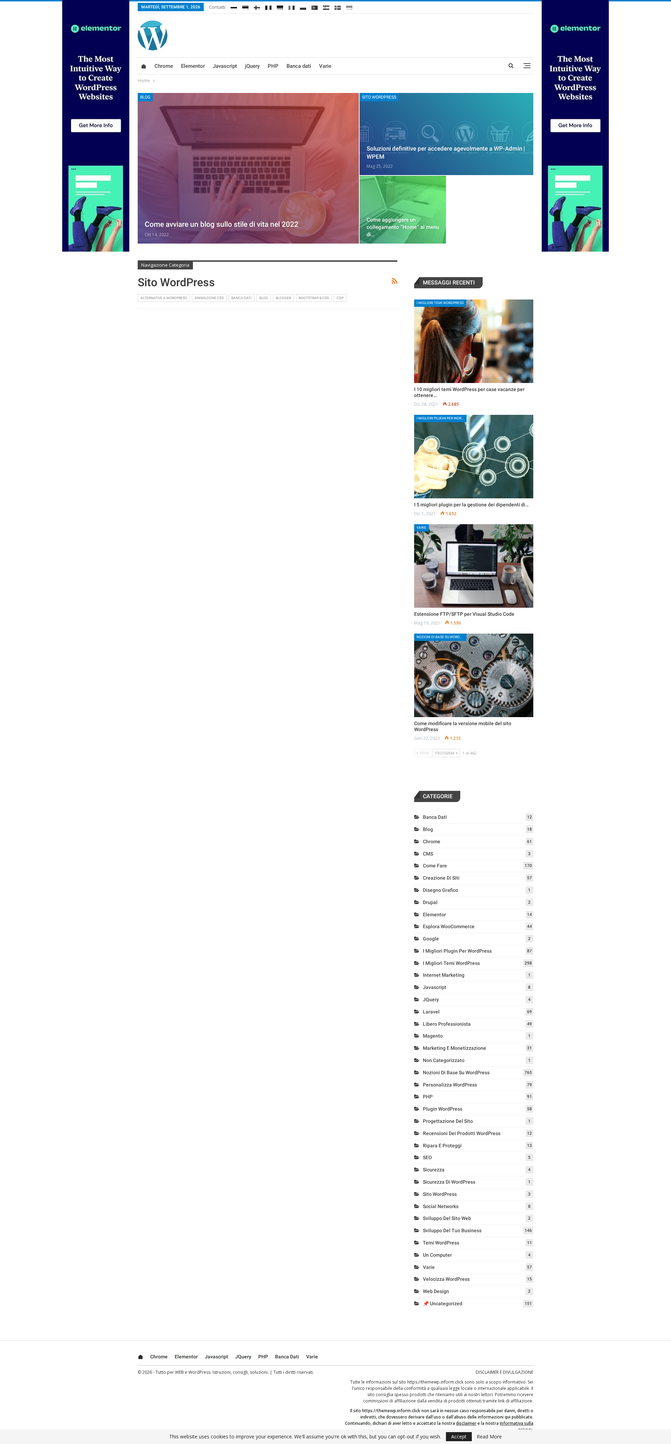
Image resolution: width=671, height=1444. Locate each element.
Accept (459, 1436)
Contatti (217, 7)
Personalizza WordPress (450, 1085)
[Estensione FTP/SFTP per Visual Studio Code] (473, 566)
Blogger (283, 298)
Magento (433, 1036)
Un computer (437, 1255)
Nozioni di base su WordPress (442, 637)
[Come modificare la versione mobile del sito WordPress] (473, 675)
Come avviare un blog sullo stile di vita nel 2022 (221, 224)
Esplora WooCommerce (449, 926)
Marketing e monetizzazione (454, 1048)
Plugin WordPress (442, 1109)
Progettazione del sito (448, 1121)
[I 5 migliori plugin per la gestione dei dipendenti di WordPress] (473, 456)
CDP (340, 298)
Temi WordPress (441, 1243)
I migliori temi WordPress (440, 303)
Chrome (163, 66)
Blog (145, 97)
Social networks (441, 1206)
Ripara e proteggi (442, 1145)
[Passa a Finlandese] (257, 6)
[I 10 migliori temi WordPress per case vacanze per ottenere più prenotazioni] (473, 341)
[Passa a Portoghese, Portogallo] (314, 6)
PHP (273, 66)
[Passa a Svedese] (337, 6)
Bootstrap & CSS (314, 298)
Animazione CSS (209, 298)
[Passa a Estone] (245, 6)
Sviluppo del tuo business (452, 1230)
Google (431, 938)
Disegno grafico (440, 890)
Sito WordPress (379, 97)
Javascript (225, 66)
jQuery (252, 66)
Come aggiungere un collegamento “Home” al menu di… (403, 227)
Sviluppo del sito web (447, 1218)
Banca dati (299, 66)
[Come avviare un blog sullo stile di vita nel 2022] (248, 168)
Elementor (193, 66)
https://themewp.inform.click (435, 1382)
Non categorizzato (443, 1060)
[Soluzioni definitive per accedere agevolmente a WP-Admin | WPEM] (446, 134)
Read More (489, 1436)
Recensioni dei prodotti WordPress (461, 1133)
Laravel (431, 1012)
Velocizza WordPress (446, 1279)
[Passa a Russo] (234, 6)
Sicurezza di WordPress (449, 1182)
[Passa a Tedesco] (280, 6)
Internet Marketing (443, 975)
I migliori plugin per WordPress (442, 418)
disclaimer (466, 1423)
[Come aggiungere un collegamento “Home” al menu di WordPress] (403, 209)
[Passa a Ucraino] (349, 6)
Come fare (435, 865)
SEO (427, 1157)
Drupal (430, 902)
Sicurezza (434, 1169)
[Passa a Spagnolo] (326, 6)
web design (436, 1291)
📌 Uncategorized (442, 1303)
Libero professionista (447, 1024)
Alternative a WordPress (163, 298)
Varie (325, 66)
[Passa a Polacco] (303, 6)
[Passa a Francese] (268, 6)
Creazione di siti (441, 878)
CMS (428, 854)
